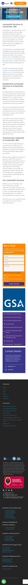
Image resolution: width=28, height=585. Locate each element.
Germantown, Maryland (10, 512)
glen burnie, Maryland (10, 510)
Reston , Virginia (8, 537)
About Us (5, 387)
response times (9, 59)
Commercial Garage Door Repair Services (14, 331)
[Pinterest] (11, 490)
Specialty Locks (9, 341)
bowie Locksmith (6, 549)
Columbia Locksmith (6, 569)
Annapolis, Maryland (9, 516)
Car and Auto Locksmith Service (13, 320)
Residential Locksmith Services (13, 314)
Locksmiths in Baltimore (8, 525)
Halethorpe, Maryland (10, 527)
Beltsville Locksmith (6, 552)
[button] (11, 3)
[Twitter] (9, 490)
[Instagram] (6, 490)
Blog (4, 391)
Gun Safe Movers (10, 324)
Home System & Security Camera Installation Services (14, 336)
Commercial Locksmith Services (13, 317)
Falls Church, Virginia (9, 540)
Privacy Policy (6, 398)
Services (4, 389)
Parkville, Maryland (9, 529)
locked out (10, 72)
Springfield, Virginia (9, 539)
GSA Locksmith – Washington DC (14, 344)
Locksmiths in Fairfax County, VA (10, 533)
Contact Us (5, 396)
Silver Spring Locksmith (7, 562)
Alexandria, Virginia (9, 536)
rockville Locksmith (6, 560)
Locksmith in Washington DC (9, 522)
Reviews (4, 394)
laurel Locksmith (6, 547)
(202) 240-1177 (10, 252)
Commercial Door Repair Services (14, 327)
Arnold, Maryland (9, 515)
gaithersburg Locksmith (7, 559)
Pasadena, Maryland (9, 513)
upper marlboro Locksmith (8, 550)
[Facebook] (3, 490)
